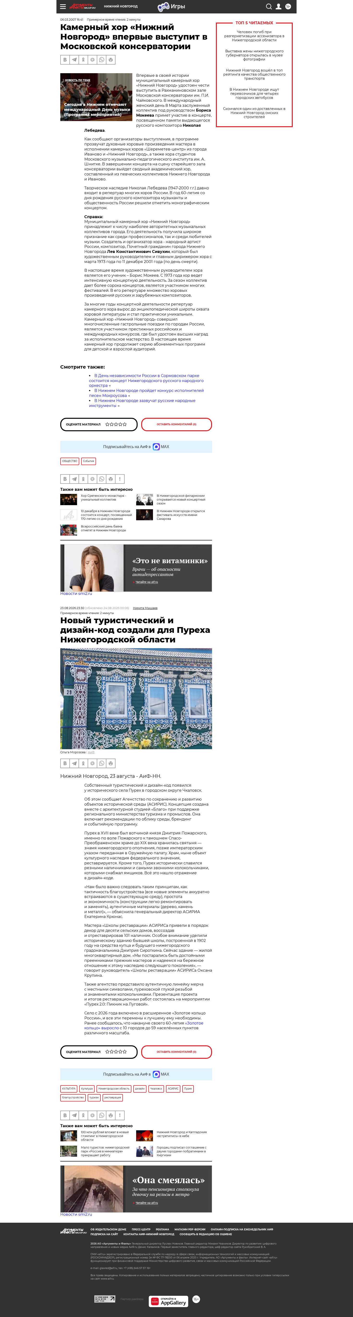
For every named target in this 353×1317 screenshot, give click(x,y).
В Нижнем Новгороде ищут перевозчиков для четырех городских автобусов (254, 94)
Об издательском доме (108, 1229)
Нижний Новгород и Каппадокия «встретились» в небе (182, 1134)
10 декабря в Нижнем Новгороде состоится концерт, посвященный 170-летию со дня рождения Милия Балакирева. (96, 516)
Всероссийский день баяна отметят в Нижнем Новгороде (103, 528)
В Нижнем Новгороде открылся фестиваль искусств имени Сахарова (181, 515)
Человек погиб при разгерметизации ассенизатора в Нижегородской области (254, 36)
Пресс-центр (141, 1229)
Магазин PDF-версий (190, 1229)
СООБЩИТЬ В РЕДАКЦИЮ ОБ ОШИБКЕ (206, 1234)
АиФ (91, 752)
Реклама (162, 1229)
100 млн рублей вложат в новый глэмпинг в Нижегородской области (105, 1136)
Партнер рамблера (132, 1299)
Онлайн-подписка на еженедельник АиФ (242, 1229)
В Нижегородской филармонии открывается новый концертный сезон (181, 499)
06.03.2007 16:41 (71, 19)
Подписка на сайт (104, 1234)
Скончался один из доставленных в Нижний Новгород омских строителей (254, 113)
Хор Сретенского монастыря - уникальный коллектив (103, 497)
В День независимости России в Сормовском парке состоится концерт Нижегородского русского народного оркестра (146, 380)
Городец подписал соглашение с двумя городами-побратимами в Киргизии (182, 1151)
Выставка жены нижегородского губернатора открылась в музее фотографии (254, 55)
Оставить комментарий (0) (176, 424)
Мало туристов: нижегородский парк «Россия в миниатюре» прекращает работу (105, 1151)
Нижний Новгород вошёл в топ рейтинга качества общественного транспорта (254, 74)
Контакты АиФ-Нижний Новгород (148, 1234)
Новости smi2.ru (76, 593)
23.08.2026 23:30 (72, 608)
